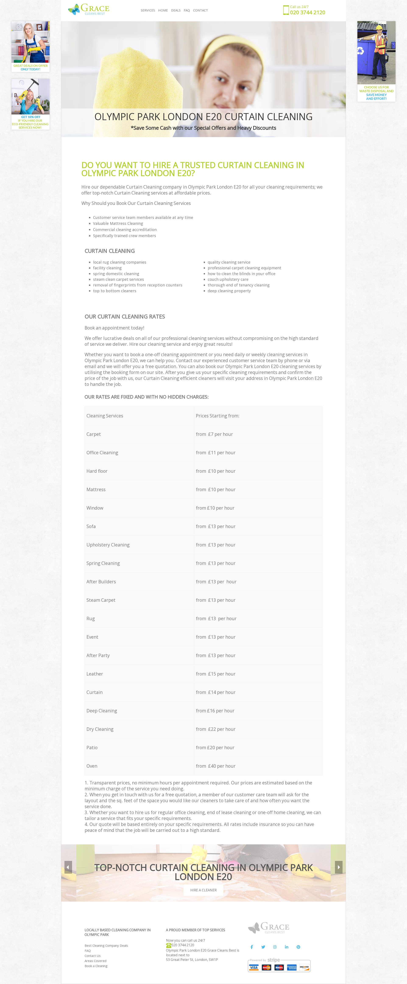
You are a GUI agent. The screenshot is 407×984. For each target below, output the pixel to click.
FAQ (88, 950)
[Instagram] (275, 947)
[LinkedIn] (286, 947)
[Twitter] (263, 947)
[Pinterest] (298, 947)
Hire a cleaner (203, 890)
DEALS (176, 10)
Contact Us (93, 955)
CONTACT (200, 10)
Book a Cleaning (96, 966)
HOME (163, 10)
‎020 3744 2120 (182, 945)
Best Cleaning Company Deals (106, 945)
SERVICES (148, 10)
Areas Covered (95, 961)
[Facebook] (251, 947)
